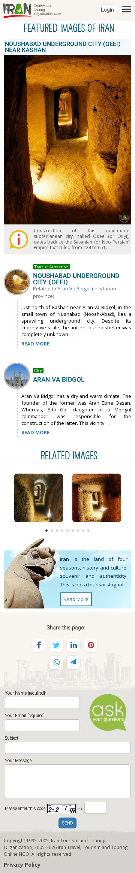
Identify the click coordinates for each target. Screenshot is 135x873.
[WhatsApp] (56, 662)
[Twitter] (56, 645)
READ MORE (35, 343)
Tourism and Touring (105, 847)
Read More (75, 599)
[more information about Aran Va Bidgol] (18, 375)
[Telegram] (73, 662)
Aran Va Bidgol (74, 288)
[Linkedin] (73, 645)
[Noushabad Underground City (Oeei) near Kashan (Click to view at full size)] (38, 498)
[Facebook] (39, 645)
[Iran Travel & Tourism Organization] (32, 9)
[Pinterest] (91, 645)
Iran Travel (69, 847)
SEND (67, 823)
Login (107, 9)
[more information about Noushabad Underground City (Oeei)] (18, 281)
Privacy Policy (22, 864)
